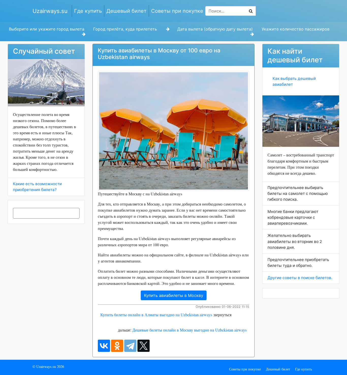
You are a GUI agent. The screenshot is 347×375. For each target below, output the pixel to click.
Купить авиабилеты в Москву (173, 295)
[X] (143, 346)
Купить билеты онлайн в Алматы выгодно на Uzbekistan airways (156, 314)
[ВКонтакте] (104, 346)
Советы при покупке (177, 11)
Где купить (88, 11)
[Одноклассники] (117, 346)
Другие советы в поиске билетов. (299, 277)
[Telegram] (130, 346)
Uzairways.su (50, 11)
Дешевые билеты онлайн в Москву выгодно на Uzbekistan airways (189, 330)
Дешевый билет (126, 11)
